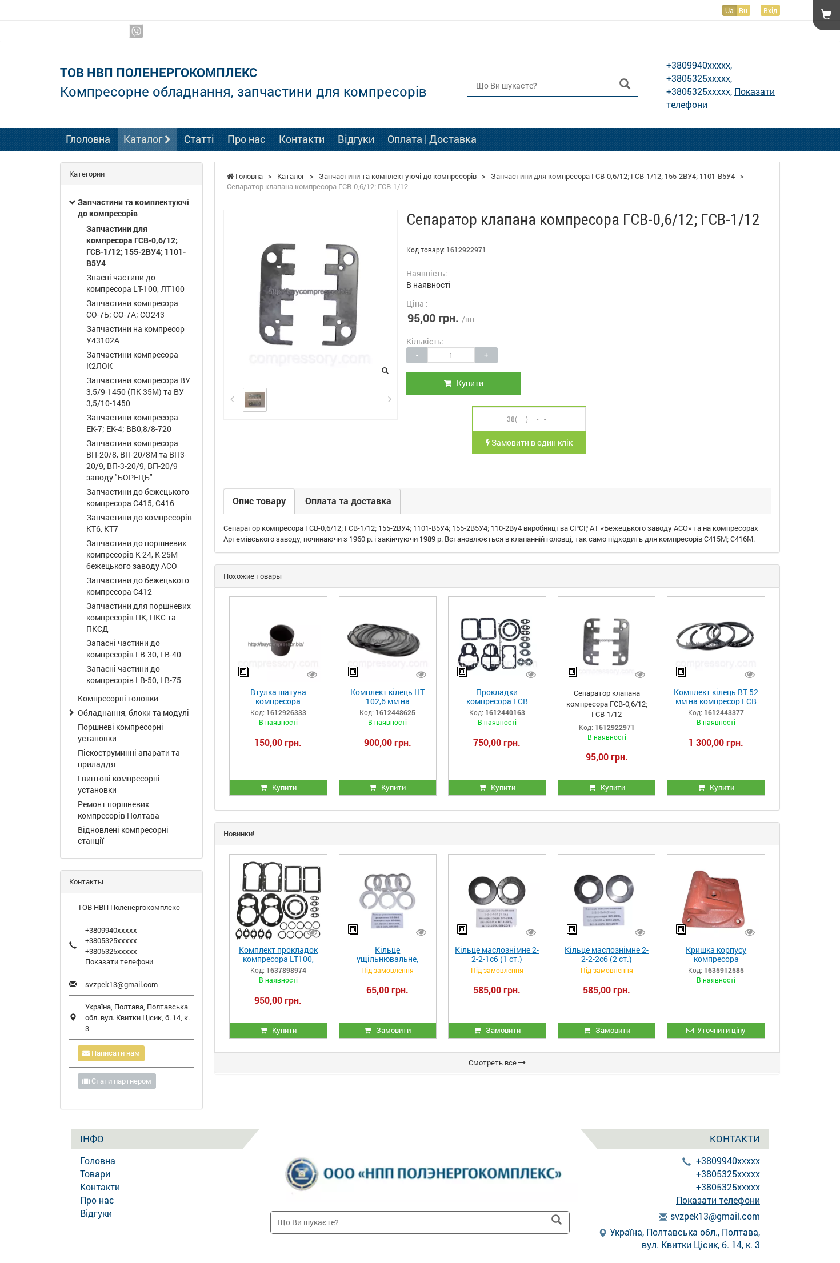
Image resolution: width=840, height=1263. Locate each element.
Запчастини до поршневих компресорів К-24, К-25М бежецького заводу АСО (136, 554)
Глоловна (88, 139)
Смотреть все (493, 1062)
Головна (97, 1160)
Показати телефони (746, 31)
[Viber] (136, 31)
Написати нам (115, 1053)
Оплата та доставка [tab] (348, 501)
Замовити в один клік (531, 442)
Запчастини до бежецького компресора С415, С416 (137, 497)
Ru (743, 10)
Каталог (144, 139)
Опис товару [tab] (259, 501)
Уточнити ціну (720, 1030)
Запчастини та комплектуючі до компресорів (133, 208)
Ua (729, 10)
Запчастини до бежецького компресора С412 (137, 586)
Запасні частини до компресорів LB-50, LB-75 (133, 674)
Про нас (246, 139)
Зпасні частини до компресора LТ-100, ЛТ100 (135, 283)
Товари (95, 1174)
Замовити (391, 1030)
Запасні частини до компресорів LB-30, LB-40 (133, 648)
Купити (467, 383)
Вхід (770, 10)
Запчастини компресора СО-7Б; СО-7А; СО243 (132, 309)
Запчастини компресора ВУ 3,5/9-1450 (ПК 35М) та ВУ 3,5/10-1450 (138, 391)
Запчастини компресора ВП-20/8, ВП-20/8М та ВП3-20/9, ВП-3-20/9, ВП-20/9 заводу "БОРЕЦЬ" (136, 460)
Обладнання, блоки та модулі (133, 712)
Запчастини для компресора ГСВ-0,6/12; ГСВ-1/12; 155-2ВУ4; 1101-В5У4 (136, 245)
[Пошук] (624, 84)
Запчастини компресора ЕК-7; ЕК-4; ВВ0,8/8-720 (132, 423)
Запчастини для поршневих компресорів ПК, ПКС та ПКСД (138, 617)
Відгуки (356, 139)
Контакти (302, 139)
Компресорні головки (118, 698)
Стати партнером (120, 1081)
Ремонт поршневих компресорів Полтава (118, 810)
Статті (199, 139)
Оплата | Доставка (432, 139)
